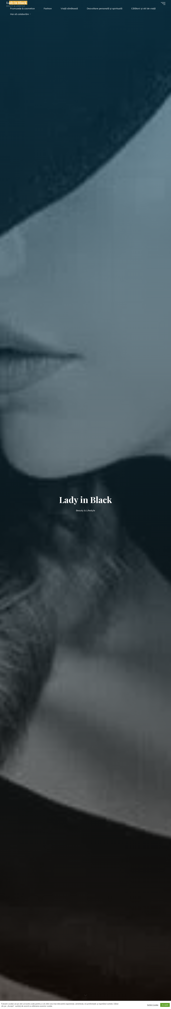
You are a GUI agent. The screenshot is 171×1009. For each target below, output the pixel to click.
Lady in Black (16, 3)
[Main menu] (163, 3)
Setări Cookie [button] (152, 1005)
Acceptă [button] (165, 1005)
